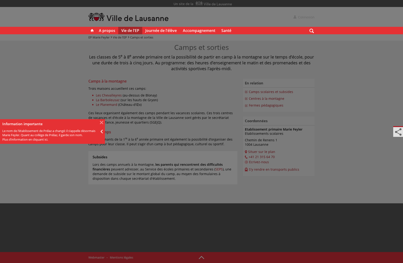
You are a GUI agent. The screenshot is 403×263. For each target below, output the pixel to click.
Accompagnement (199, 30)
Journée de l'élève (161, 30)
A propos (107, 30)
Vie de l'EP (130, 30)
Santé (226, 30)
